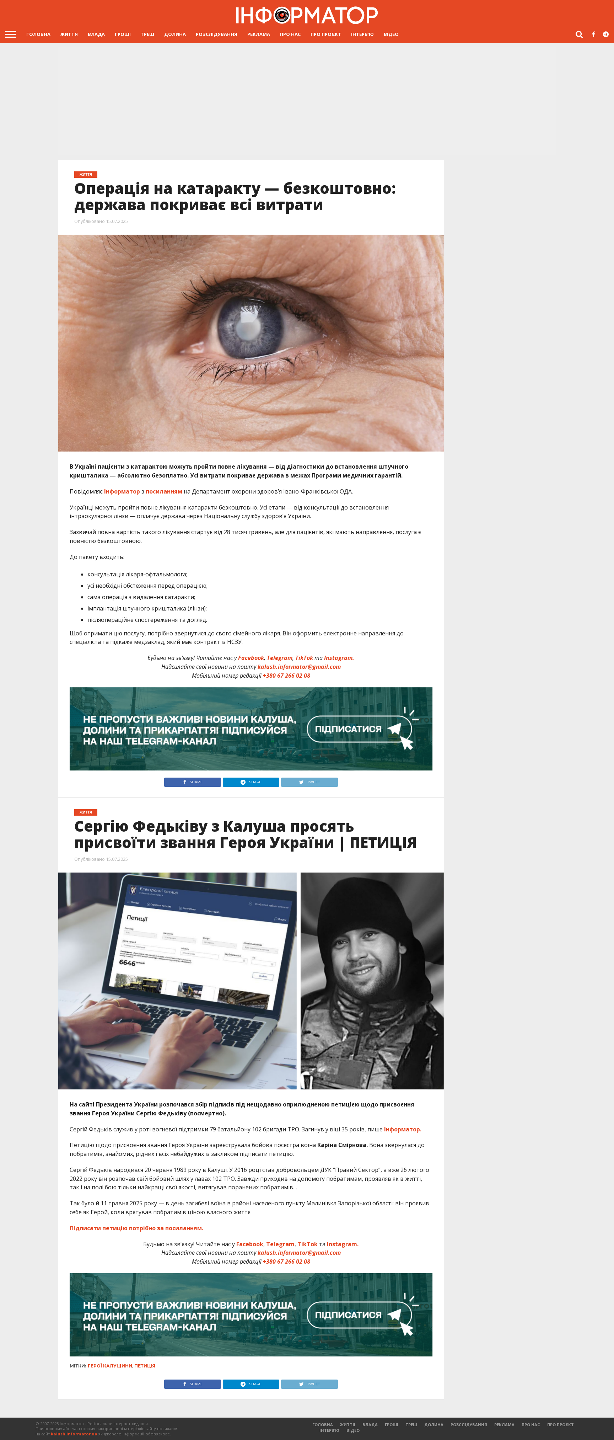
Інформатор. (402, 1129)
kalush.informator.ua (74, 1433)
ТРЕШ (147, 34)
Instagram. (339, 658)
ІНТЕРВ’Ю (362, 34)
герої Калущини (110, 1366)
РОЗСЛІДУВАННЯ (216, 34)
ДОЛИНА (175, 34)
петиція (144, 1366)
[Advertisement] (307, 101)
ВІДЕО (391, 34)
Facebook (251, 658)
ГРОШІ (123, 34)
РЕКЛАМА (258, 34)
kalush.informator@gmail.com (299, 667)
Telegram (279, 658)
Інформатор (122, 491)
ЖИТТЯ (69, 34)
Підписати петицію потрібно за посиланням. (136, 1228)
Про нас (290, 34)
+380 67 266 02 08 (286, 675)
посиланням (164, 491)
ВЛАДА (96, 34)
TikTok (304, 658)
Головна (38, 34)
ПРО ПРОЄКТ (326, 34)
